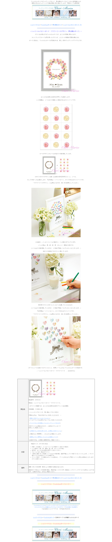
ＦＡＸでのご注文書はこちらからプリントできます (45, 423)
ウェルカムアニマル (40, 505)
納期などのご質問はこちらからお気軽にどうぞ (43, 437)
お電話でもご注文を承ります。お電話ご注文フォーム (45, 431)
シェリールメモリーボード (71, 24)
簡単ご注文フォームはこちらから (40, 418)
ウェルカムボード (46, 24)
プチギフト (60, 507)
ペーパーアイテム (40, 507)
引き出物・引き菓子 (71, 507)
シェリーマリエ (35, 24)
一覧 (80, 24)
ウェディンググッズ (52, 505)
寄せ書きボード (57, 24)
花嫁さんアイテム (51, 507)
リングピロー (74, 505)
